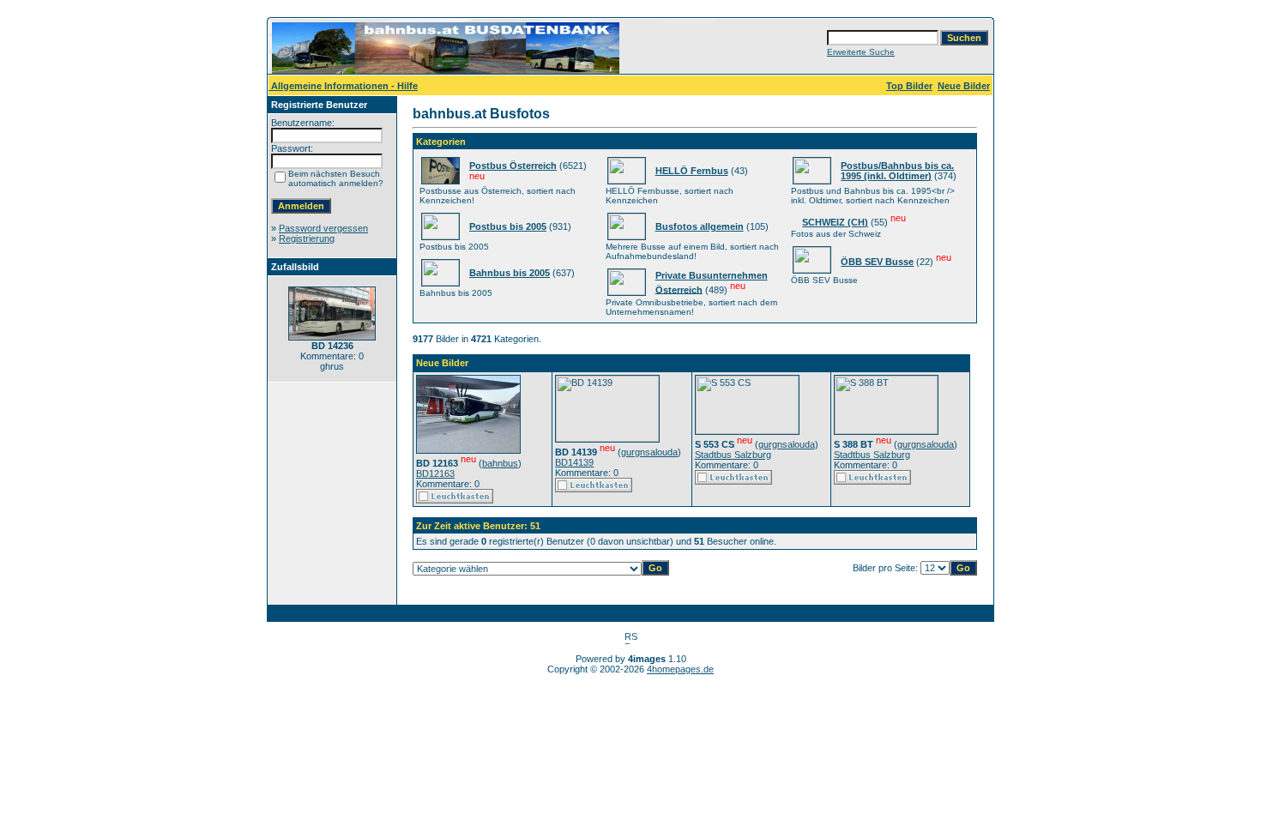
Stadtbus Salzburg (733, 454)
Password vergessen (323, 228)
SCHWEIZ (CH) (835, 222)
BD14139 (574, 462)
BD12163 (435, 473)
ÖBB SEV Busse (877, 261)
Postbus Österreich (513, 165)
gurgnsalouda (649, 452)
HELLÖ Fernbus (691, 171)
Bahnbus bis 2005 (509, 273)
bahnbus (500, 463)
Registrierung (307, 238)
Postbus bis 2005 (507, 226)
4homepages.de (680, 669)
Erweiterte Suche (861, 52)
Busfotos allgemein (699, 226)
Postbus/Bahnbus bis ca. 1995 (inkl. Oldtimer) (897, 170)
